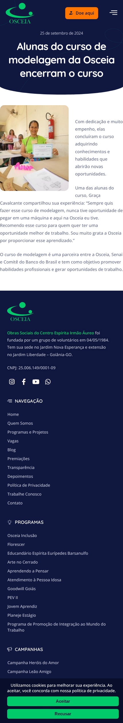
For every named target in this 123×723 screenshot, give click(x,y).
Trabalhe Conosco (24, 494)
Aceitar (63, 701)
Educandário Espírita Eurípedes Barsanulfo (47, 553)
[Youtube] (35, 381)
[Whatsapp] (47, 381)
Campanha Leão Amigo (29, 671)
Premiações (18, 459)
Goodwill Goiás (21, 589)
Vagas (13, 441)
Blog (11, 450)
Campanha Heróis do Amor (33, 663)
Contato (15, 503)
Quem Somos (20, 423)
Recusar (63, 713)
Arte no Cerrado (22, 562)
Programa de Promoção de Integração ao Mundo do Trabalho (56, 627)
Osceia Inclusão (22, 535)
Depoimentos (20, 476)
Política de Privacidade (28, 485)
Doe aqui (85, 13)
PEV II (12, 597)
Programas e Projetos (27, 432)
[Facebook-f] (23, 381)
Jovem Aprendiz (22, 606)
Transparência (21, 467)
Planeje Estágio (21, 615)
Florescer (16, 544)
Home (13, 414)
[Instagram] (11, 381)
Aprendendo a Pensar (28, 571)
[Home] (20, 12)
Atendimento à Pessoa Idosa (34, 580)
